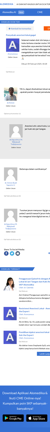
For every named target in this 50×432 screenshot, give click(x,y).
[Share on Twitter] (12, 253)
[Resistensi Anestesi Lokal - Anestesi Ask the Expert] (10, 313)
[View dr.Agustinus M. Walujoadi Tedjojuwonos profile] (16, 131)
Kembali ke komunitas (20, 28)
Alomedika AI (9, 12)
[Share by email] (18, 253)
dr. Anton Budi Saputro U (11, 184)
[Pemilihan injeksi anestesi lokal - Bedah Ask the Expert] (10, 337)
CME (40, 12)
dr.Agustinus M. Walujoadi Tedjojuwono (16, 142)
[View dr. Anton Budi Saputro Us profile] (10, 174)
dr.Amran (10, 103)
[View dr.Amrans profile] (10, 94)
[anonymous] (12, 45)
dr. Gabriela (28, 287)
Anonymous (13, 54)
